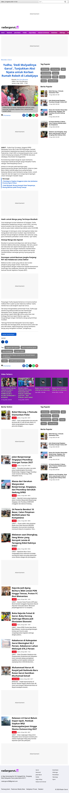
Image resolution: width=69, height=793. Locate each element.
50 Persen (45, 69)
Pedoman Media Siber (18, 789)
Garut (2, 32)
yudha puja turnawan (17, 361)
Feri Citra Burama (22, 79)
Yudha (5, 361)
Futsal (62, 77)
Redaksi (40, 789)
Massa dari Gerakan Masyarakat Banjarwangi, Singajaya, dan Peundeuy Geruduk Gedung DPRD (58, 112)
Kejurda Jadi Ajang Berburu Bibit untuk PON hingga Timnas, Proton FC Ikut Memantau (25, 592)
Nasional (9, 32)
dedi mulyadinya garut (29, 347)
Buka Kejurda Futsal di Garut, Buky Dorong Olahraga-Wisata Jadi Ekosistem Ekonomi (23, 617)
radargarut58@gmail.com (9, 781)
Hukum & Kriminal (43, 32)
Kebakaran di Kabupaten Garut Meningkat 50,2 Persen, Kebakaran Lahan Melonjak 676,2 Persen (25, 644)
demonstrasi (46, 77)
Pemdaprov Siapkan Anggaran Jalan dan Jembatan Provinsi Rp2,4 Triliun (20, 182)
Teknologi (55, 777)
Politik (25, 32)
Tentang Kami (5, 789)
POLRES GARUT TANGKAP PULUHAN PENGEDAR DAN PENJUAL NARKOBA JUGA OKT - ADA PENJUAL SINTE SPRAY (25, 392)
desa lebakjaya (7, 351)
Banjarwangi (46, 73)
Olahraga (62, 32)
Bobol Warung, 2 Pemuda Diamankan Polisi (56, 91)
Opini (54, 779)
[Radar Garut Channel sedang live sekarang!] (43, 382)
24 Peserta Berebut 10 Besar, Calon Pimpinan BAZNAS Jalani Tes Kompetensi (57, 123)
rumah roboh (19, 351)
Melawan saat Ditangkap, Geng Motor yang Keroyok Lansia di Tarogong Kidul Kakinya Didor (58, 133)
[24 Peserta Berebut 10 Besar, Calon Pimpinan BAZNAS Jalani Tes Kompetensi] (44, 124)
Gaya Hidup (32, 32)
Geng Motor (53, 81)
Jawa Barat (17, 32)
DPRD (55, 77)
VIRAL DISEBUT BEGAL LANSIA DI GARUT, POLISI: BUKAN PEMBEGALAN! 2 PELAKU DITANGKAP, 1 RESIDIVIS (8, 392)
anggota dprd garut (12, 347)
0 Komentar (7, 115)
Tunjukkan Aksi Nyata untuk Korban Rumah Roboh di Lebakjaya (19, 356)
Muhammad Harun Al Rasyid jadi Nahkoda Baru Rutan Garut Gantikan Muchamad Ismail (25, 671)
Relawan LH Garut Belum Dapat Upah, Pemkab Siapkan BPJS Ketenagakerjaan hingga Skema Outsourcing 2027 (24, 723)
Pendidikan (55, 774)
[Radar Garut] (10, 27)
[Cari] (65, 1)
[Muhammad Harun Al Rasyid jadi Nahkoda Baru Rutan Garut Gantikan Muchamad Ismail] (6, 670)
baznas (55, 73)
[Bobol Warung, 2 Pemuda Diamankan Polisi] (44, 93)
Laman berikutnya (8, 334)
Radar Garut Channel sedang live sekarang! (42, 389)
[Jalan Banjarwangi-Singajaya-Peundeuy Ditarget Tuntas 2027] (44, 103)
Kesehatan (54, 32)
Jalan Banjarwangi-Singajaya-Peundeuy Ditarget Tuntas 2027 (58, 101)
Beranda (4, 60)
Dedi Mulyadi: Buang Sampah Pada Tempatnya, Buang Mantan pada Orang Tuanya (19, 186)
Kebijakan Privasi (31, 789)
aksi (63, 69)
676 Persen (55, 69)
